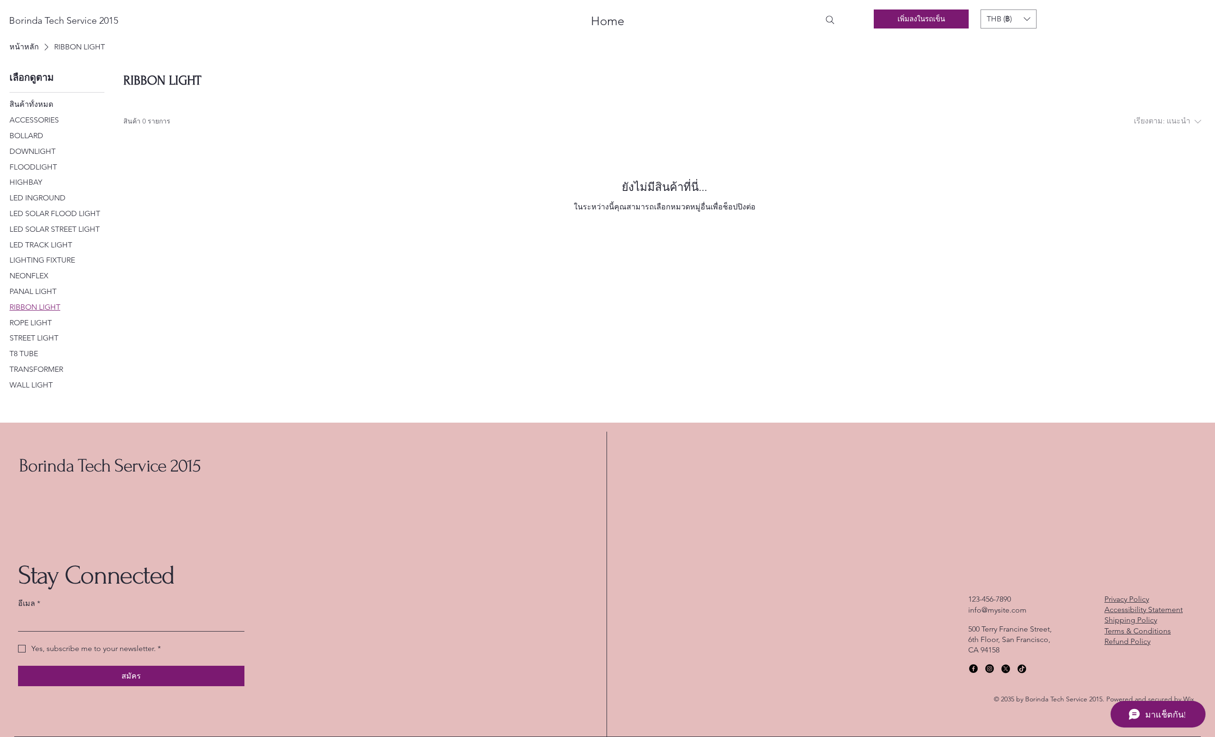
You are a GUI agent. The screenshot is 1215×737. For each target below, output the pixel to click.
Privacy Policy (1126, 599)
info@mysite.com (997, 609)
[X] (1005, 668)
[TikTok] (1022, 668)
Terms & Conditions (1137, 630)
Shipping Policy (1130, 619)
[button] (1009, 18)
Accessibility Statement (1143, 609)
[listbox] (1009, 18)
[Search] (830, 20)
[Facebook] (973, 668)
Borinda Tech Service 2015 (110, 465)
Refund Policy (1127, 641)
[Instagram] (989, 668)
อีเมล (29, 603)
